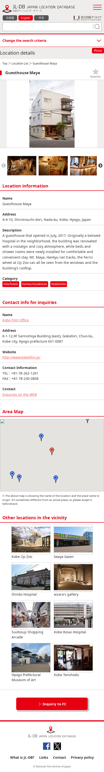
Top (4, 63)
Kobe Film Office (15, 320)
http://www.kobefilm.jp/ (21, 357)
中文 (41, 18)
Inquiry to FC (55, 703)
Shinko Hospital (24, 594)
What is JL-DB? (22, 757)
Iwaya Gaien (64, 556)
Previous (3, 165)
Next (100, 165)
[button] (52, 451)
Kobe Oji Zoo (22, 556)
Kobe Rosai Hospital (70, 632)
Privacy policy (82, 757)
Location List (20, 63)
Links (43, 757)
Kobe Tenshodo (66, 674)
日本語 (10, 18)
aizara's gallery (66, 594)
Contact (59, 757)
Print (98, 50)
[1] (96, 26)
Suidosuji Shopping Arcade (27, 634)
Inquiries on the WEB (19, 394)
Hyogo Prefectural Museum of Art (26, 677)
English (25, 18)
